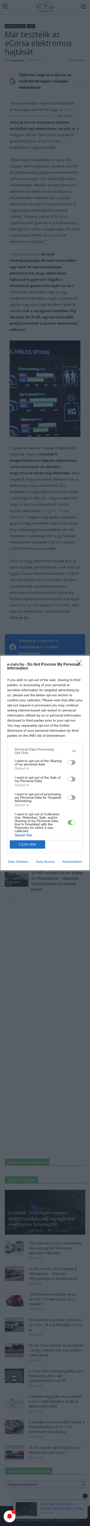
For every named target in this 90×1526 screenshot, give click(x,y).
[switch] (71, 762)
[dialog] (45, 763)
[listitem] (45, 751)
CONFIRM (27, 844)
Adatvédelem (72, 861)
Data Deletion (18, 861)
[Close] (80, 664)
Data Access (45, 861)
